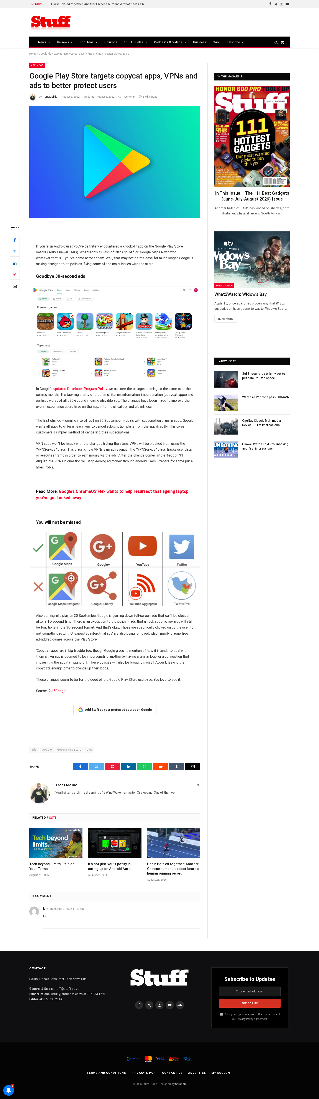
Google (47, 749)
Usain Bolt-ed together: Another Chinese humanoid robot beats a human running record (100, 4)
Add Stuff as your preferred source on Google (118, 709)
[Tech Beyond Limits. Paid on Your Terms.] (55, 843)
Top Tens (87, 42)
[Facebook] (15, 240)
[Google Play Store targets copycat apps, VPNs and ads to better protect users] (114, 162)
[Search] (276, 42)
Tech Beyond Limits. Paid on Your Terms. (51, 866)
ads (33, 749)
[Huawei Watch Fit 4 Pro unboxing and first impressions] (226, 450)
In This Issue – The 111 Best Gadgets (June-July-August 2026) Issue (252, 196)
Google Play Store (69, 749)
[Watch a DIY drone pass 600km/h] (226, 403)
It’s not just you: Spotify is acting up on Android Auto (109, 866)
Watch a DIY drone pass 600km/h (265, 397)
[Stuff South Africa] (51, 22)
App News (37, 65)
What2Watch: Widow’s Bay (240, 294)
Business (199, 42)
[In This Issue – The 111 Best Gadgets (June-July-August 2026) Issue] (252, 136)
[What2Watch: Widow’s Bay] (252, 259)
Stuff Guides (133, 42)
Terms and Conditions (106, 1072)
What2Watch (224, 285)
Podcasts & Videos (168, 42)
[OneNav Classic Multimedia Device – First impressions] (226, 426)
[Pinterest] (15, 275)
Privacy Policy (245, 1018)
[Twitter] (15, 252)
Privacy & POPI (144, 1072)
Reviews (63, 42)
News (42, 42)
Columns (110, 42)
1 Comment (129, 97)
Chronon (180, 1084)
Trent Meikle (49, 97)
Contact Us (172, 1072)
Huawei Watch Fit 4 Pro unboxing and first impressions (265, 446)
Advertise (197, 1072)
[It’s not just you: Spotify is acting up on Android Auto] (114, 843)
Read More (225, 318)
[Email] (15, 286)
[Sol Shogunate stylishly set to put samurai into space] (226, 379)
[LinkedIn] (15, 263)
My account (221, 1072)
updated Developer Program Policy (80, 389)
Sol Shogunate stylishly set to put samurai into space (263, 376)
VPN (89, 749)
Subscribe (233, 42)
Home (32, 53)
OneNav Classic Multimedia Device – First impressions (261, 423)
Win (216, 42)
